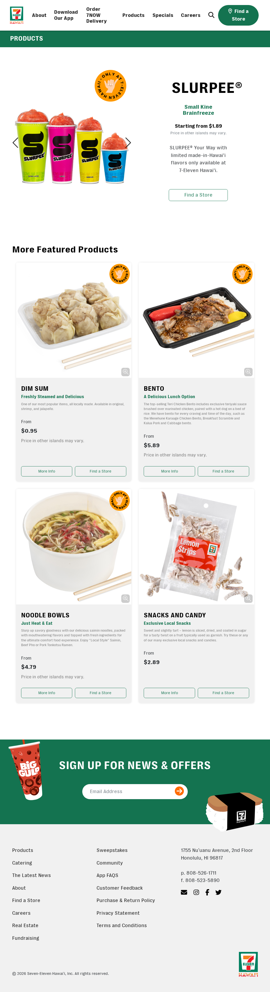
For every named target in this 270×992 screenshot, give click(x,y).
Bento (154, 388)
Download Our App (66, 15)
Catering (22, 863)
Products (133, 15)
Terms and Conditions (122, 925)
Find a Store (198, 195)
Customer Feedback (120, 888)
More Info (46, 471)
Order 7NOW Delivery (96, 15)
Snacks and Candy (175, 615)
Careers (191, 15)
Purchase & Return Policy (126, 900)
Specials (162, 15)
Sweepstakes (112, 850)
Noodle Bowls (45, 615)
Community (110, 863)
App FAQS (107, 875)
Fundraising (25, 938)
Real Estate (25, 925)
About (39, 15)
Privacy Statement (118, 913)
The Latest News (31, 875)
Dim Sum (35, 388)
